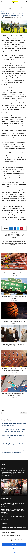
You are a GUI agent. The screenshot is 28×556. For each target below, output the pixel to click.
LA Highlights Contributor (7, 17)
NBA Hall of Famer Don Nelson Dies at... (14, 321)
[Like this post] (11, 228)
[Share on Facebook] (15, 228)
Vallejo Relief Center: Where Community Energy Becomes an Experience (13, 490)
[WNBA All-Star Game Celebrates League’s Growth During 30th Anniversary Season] (14, 383)
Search (3, 410)
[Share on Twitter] (18, 228)
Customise (14, 548)
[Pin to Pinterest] (21, 228)
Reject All (14, 552)
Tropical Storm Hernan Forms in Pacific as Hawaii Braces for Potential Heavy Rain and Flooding (12, 438)
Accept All (14, 544)
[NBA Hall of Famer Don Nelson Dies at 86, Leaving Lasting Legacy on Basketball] (14, 310)
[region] (14, 543)
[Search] (26, 2)
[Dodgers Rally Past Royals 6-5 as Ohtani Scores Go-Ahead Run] (14, 286)
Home (2, 7)
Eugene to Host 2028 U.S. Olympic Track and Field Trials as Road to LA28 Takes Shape (14, 504)
